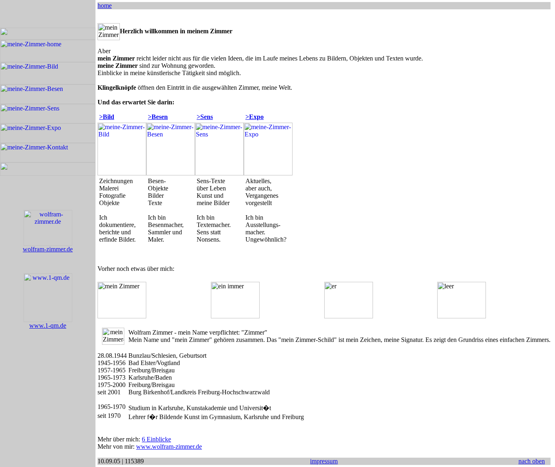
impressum (324, 461)
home (105, 5)
